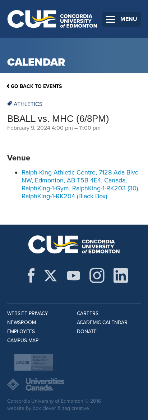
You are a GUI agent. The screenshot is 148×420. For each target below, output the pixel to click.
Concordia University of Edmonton (52, 19)
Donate (87, 331)
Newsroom (21, 322)
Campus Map (22, 340)
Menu (128, 19)
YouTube (73, 275)
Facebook (31, 275)
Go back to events (36, 86)
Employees (21, 331)
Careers (87, 313)
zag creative (75, 408)
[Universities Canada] (74, 384)
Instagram (97, 275)
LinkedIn (121, 275)
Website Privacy (27, 313)
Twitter (50, 275)
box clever (44, 408)
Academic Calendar (102, 322)
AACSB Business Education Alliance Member (33, 362)
